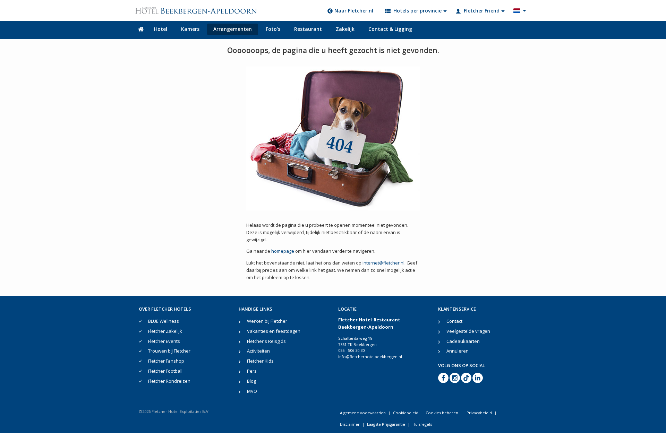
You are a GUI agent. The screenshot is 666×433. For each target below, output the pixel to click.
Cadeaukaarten (463, 341)
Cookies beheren (442, 412)
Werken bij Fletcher (267, 321)
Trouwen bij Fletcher (169, 351)
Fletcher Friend (481, 10)
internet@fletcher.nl (383, 263)
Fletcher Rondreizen (169, 381)
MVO (252, 391)
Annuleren (457, 351)
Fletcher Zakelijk (165, 331)
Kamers (190, 29)
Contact (454, 321)
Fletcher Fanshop (166, 361)
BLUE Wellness (163, 321)
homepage (282, 251)
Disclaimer (350, 424)
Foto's (273, 29)
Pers (252, 371)
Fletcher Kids (260, 361)
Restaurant (308, 29)
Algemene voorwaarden (363, 412)
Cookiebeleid (405, 412)
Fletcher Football (165, 371)
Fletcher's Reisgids (266, 341)
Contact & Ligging (390, 29)
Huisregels (422, 424)
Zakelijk (345, 29)
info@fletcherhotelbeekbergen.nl (370, 356)
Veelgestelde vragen (468, 331)
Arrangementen (232, 29)
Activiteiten (258, 351)
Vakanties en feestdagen (273, 331)
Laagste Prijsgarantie (386, 424)
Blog (251, 381)
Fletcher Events (164, 341)
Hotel (160, 29)
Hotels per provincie (417, 10)
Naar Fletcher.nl (353, 10)
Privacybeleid (479, 412)
